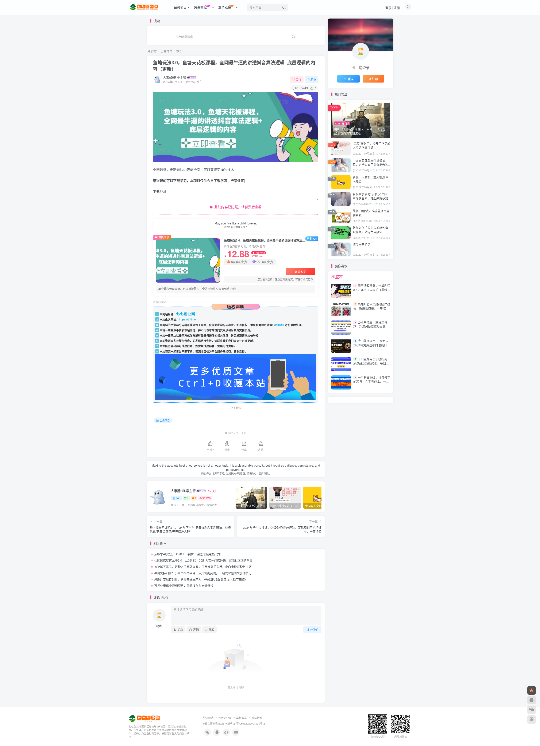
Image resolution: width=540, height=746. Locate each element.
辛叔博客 (241, 718)
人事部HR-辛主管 (174, 77)
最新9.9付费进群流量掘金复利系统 (371, 213)
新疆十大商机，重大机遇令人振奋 (370, 179)
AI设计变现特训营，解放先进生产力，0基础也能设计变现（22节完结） (201, 579)
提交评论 (312, 629)
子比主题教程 (210, 723)
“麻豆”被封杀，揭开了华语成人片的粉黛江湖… (371, 145)
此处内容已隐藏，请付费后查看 (237, 206)
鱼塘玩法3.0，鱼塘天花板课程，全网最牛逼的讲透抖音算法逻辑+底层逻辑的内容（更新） (234, 65)
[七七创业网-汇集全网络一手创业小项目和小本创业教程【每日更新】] (145, 718)
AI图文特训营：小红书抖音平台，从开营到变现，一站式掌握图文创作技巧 (202, 573)
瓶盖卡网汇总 (361, 244)
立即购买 (300, 272)
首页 (153, 51)
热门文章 (337, 276)
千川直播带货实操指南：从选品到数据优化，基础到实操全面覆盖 (371, 363)
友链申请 (207, 718)
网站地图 (256, 718)
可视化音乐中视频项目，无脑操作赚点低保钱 (183, 585)
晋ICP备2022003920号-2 (250, 723)
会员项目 (166, 51)
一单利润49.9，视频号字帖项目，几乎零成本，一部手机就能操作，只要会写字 (371, 381)
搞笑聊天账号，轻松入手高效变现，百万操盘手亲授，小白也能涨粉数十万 (203, 567)
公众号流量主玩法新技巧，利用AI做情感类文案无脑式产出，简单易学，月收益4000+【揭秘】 (371, 328)
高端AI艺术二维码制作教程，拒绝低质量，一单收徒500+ (371, 308)
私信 (313, 79)
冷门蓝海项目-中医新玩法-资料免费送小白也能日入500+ (371, 345)
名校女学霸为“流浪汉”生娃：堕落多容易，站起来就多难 (371, 196)
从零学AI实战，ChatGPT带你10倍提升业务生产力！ (188, 554)
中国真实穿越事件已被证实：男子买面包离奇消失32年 (371, 164)
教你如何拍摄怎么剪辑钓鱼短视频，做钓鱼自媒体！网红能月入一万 (370, 232)
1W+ (178, 498)
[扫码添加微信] (531, 710)
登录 (388, 7)
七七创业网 (225, 718)
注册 (397, 7)
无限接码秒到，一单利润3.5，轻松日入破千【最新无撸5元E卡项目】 (371, 289)
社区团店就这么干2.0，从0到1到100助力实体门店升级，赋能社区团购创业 (203, 560)
